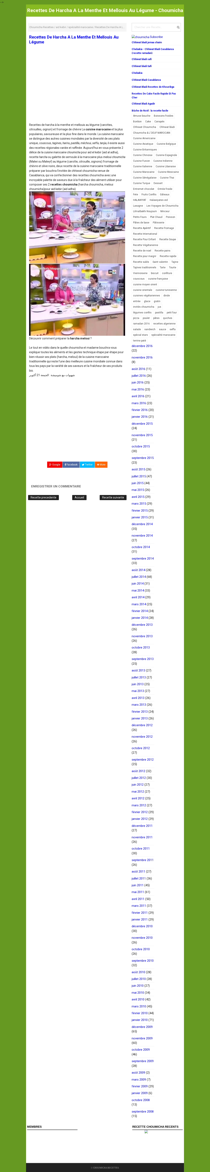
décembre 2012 (142, 725)
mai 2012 (138, 791)
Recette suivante (113, 497)
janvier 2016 (140, 417)
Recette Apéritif (142, 228)
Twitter (88, 464)
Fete (135, 194)
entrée (136, 301)
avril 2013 (138, 698)
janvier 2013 (140, 718)
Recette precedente (43, 497)
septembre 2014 (143, 558)
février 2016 (140, 410)
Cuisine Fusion (141, 160)
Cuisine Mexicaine (168, 172)
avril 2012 (138, 798)
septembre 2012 (143, 759)
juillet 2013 (139, 677)
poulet (146, 318)
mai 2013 (138, 691)
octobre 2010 (141, 949)
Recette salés (141, 262)
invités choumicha (143, 306)
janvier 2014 (140, 618)
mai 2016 (138, 389)
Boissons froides (163, 115)
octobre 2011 (141, 848)
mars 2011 (139, 906)
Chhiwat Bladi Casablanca (146, 80)
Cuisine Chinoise (142, 155)
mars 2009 (139, 1079)
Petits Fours (140, 217)
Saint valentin (160, 262)
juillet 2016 (139, 376)
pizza (136, 318)
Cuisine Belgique (166, 143)
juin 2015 (138, 483)
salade (137, 329)
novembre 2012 (142, 736)
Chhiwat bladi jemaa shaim (147, 42)
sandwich (149, 329)
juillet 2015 (139, 476)
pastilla (159, 312)
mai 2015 (138, 490)
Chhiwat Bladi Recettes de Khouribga (153, 86)
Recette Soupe (167, 239)
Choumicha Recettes (106, 1167)
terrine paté (139, 340)
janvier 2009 (140, 1093)
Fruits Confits (149, 194)
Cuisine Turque (141, 183)
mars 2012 (139, 805)
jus (159, 306)
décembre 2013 (142, 625)
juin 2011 (138, 885)
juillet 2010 (139, 979)
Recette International (145, 233)
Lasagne (138, 205)
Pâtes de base (141, 222)
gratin (157, 301)
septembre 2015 (143, 458)
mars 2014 (139, 604)
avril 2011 (138, 899)
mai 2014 (138, 590)
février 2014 (140, 611)
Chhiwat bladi (167, 127)
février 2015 (140, 510)
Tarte (162, 267)
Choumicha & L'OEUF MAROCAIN (151, 132)
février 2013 (140, 711)
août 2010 (138, 972)
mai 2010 (138, 992)
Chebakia (137, 73)
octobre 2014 (141, 547)
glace (147, 301)
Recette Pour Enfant (144, 239)
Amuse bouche (141, 115)
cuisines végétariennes (146, 295)
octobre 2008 (141, 1100)
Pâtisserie (158, 222)
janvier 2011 (140, 919)
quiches (167, 318)
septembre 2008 (143, 1111)
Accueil (79, 497)
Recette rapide (168, 256)
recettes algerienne (164, 323)
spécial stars (140, 334)
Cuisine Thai (167, 177)
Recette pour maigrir (144, 256)
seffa (173, 329)
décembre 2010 (142, 926)
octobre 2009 (141, 1049)
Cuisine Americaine (144, 138)
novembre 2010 (142, 938)
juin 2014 (138, 583)
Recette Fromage (164, 228)
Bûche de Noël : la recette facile (150, 110)
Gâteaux (164, 194)
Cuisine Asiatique (143, 143)
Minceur (165, 211)
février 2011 (140, 913)
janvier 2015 (140, 517)
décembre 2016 (142, 346)
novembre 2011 (142, 837)
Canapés (159, 121)
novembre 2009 (142, 1038)
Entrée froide (165, 189)
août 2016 (138, 369)
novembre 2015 (142, 435)
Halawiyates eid (159, 200)
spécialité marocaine (163, 334)
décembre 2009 (142, 1027)
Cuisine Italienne (142, 166)
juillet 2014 (139, 577)
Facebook (72, 464)
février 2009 (140, 1086)
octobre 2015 (141, 446)
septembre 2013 (143, 659)
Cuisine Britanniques (145, 149)
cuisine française (158, 278)
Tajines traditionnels (144, 267)
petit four (172, 312)
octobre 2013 (141, 647)
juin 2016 (138, 382)
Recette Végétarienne (145, 245)
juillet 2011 (139, 878)
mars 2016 (139, 403)
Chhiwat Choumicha (144, 127)
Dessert (158, 183)
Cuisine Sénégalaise (144, 177)
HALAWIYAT (139, 200)
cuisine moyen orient (145, 284)
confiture (167, 273)
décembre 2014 (142, 524)
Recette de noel (142, 250)
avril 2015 (138, 497)
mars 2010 (139, 1006)
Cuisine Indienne (162, 160)
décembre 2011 (142, 826)
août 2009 (138, 1072)
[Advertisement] (77, 92)
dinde (166, 295)
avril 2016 (138, 396)
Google (56, 464)
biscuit (155, 273)
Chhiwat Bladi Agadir (143, 103)
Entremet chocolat (143, 189)
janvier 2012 (140, 819)
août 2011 (138, 871)
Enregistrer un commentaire (56, 486)
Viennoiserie (140, 273)
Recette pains (162, 250)
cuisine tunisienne (166, 290)
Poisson (170, 217)
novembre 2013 (142, 636)
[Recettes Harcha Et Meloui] (77, 299)
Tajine (174, 262)
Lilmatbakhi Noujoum (145, 211)
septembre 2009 (143, 1061)
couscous (139, 278)
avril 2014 (138, 597)
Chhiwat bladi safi (142, 59)
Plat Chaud (156, 217)
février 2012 (140, 812)
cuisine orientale (142, 290)
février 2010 (140, 1013)
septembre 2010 (143, 961)
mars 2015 (139, 503)
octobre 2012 (141, 748)
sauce (162, 329)
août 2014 (138, 570)
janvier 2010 (140, 1020)
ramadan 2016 (141, 323)
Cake (148, 121)
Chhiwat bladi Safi (142, 66)
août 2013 (138, 670)
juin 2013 (138, 684)
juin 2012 (138, 784)
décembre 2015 (142, 424)
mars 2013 (139, 705)
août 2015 (138, 469)
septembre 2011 (143, 860)
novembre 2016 (142, 357)
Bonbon (137, 121)
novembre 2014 (142, 535)
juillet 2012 (139, 778)
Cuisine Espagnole (166, 155)
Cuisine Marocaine (143, 172)
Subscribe (156, 37)
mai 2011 (138, 892)
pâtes (156, 318)
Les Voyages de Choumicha (162, 205)
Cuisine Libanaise (166, 166)
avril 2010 (138, 999)
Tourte (172, 267)
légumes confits (142, 312)
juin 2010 (138, 986)
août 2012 (138, 771)
